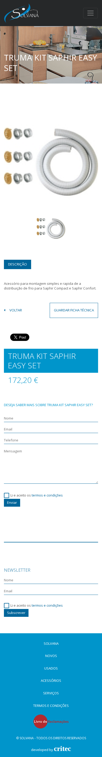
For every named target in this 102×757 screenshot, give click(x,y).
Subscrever (16, 612)
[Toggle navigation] (90, 13)
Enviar (12, 502)
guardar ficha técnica (74, 310)
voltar (15, 310)
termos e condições (47, 495)
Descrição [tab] (17, 264)
